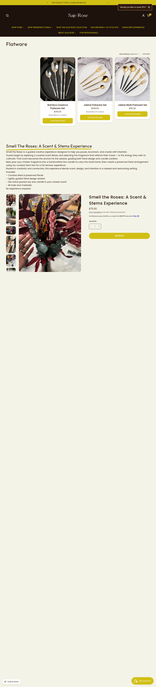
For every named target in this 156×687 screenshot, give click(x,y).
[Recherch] (8, 15)
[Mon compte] (143, 15)
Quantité (92, 221)
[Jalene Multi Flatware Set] (132, 79)
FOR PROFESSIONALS (89, 32)
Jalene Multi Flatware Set (132, 105)
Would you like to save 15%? (133, 7)
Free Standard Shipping (80, 2)
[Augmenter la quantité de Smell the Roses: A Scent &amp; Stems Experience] (99, 226)
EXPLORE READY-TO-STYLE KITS (104, 27)
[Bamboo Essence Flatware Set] (57, 79)
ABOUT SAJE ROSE (66, 32)
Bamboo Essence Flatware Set (58, 106)
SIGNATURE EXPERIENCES (133, 27)
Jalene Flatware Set (95, 105)
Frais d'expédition (95, 212)
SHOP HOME (17, 27)
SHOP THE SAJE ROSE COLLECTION (71, 27)
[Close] (149, 7)
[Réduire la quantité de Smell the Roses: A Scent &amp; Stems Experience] (91, 226)
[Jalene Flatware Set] (95, 79)
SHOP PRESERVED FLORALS (39, 27)
